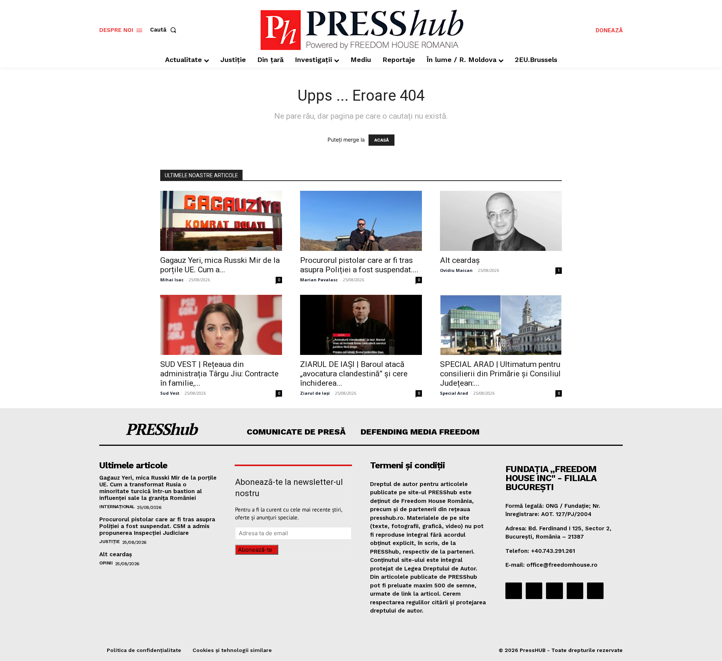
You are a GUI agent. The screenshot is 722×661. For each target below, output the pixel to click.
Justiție (109, 541)
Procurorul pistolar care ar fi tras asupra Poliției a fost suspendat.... (359, 265)
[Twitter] (575, 591)
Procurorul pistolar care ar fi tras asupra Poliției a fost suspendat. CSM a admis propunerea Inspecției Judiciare (157, 526)
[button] (164, 29)
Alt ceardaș (460, 260)
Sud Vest (169, 393)
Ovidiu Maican (456, 270)
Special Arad (454, 393)
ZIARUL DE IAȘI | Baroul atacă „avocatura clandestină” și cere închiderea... (354, 374)
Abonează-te (255, 549)
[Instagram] (534, 591)
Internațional (117, 506)
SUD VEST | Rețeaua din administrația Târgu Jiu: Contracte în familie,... (219, 374)
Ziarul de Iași (315, 393)
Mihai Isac (172, 279)
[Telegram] (554, 591)
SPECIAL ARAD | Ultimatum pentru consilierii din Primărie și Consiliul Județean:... (500, 374)
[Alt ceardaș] (501, 221)
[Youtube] (595, 591)
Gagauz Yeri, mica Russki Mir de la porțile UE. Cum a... (220, 265)
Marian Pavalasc (319, 279)
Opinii (105, 563)
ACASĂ (381, 140)
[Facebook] (513, 591)
